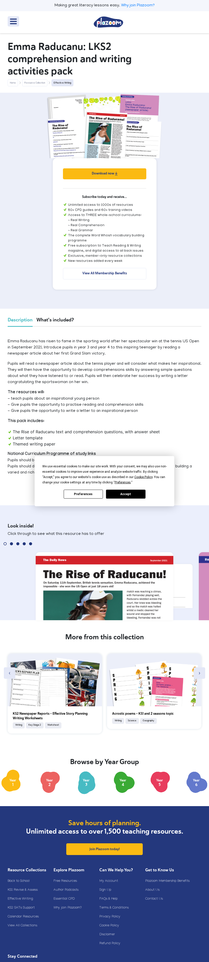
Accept (125, 494)
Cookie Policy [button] (143, 477)
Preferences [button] (123, 482)
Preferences (83, 494)
